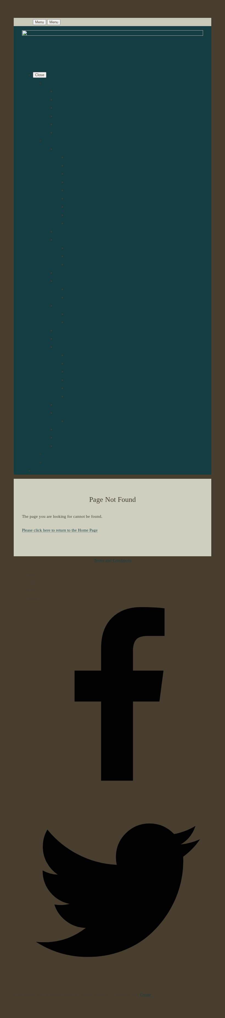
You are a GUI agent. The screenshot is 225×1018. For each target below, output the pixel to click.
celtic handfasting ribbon (76, 429)
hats (58, 239)
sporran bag (76, 215)
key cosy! (74, 314)
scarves (61, 281)
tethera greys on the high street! (82, 108)
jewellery (63, 330)
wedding (62, 413)
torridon (73, 289)
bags (59, 149)
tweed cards (76, 388)
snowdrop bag (78, 206)
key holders (65, 305)
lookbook (52, 141)
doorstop (73, 363)
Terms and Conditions (112, 560)
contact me (53, 454)
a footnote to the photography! (81, 132)
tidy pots (73, 380)
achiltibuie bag (78, 157)
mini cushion (77, 355)
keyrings (73, 322)
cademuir (74, 248)
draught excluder (80, 371)
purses (60, 231)
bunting (61, 404)
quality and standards (73, 124)
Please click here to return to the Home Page (60, 530)
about (59, 99)
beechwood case (80, 165)
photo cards (76, 396)
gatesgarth (74, 264)
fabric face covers (70, 446)
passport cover (67, 338)
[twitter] (118, 982)
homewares (64, 347)
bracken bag (76, 173)
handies (61, 272)
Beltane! (62, 437)
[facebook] (118, 792)
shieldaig (73, 297)
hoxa (70, 256)
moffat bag (75, 198)
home (49, 83)
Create (145, 994)
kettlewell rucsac (80, 190)
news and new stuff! (72, 116)
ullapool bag (76, 223)
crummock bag (79, 182)
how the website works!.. (76, 91)
